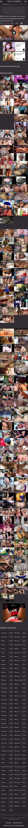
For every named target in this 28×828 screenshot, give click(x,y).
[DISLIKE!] (6, 23)
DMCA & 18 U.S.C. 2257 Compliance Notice (14, 825)
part (25, 4)
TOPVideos (14, 1)
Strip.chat (18, 49)
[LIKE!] (1, 23)
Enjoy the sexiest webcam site (20, 54)
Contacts (9, 822)
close (16, 4)
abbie (12, 4)
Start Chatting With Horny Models (19, 45)
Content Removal (18, 822)
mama (21, 4)
